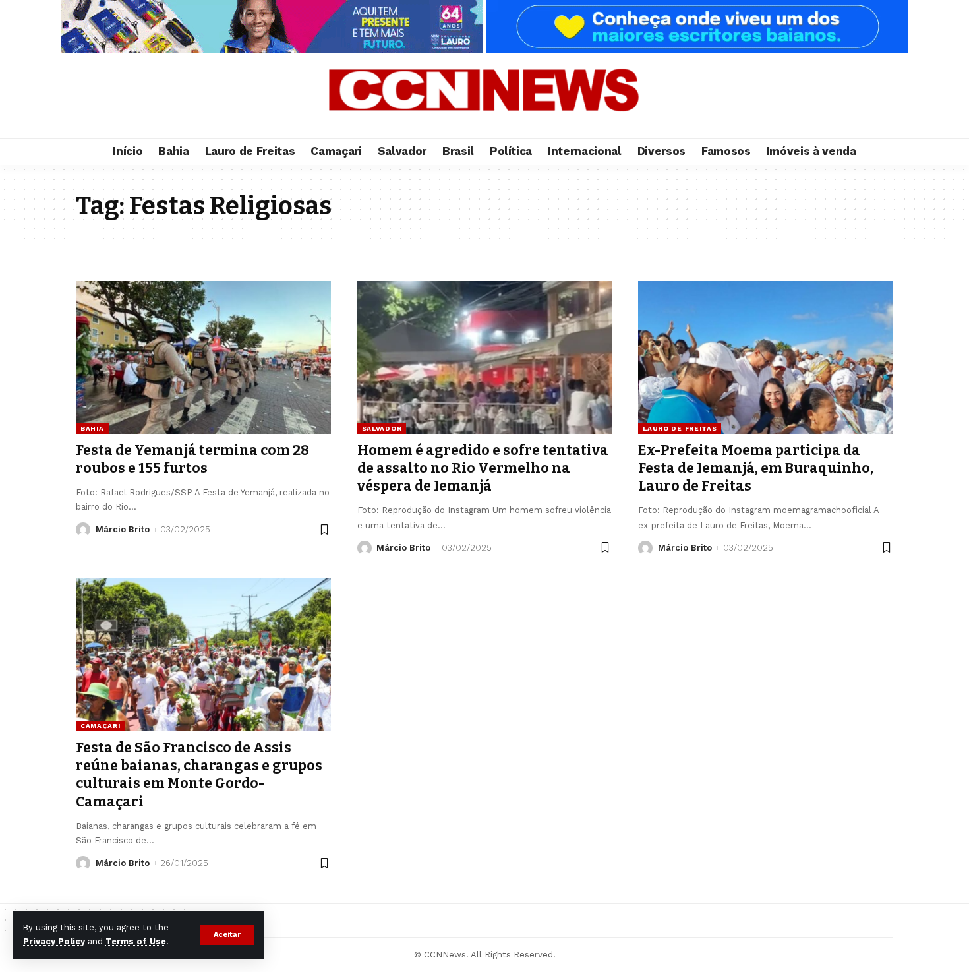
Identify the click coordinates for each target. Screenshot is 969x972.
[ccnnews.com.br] (484, 96)
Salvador (382, 428)
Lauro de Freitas (680, 428)
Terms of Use (135, 941)
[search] (876, 95)
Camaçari (100, 725)
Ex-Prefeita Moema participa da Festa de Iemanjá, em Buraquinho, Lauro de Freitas (755, 468)
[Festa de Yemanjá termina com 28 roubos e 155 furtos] (203, 357)
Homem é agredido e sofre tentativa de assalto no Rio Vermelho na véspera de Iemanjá (482, 468)
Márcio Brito (123, 529)
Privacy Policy (54, 941)
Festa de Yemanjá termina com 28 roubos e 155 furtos (192, 459)
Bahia (92, 428)
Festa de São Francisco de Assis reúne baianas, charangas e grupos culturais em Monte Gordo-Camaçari (199, 774)
